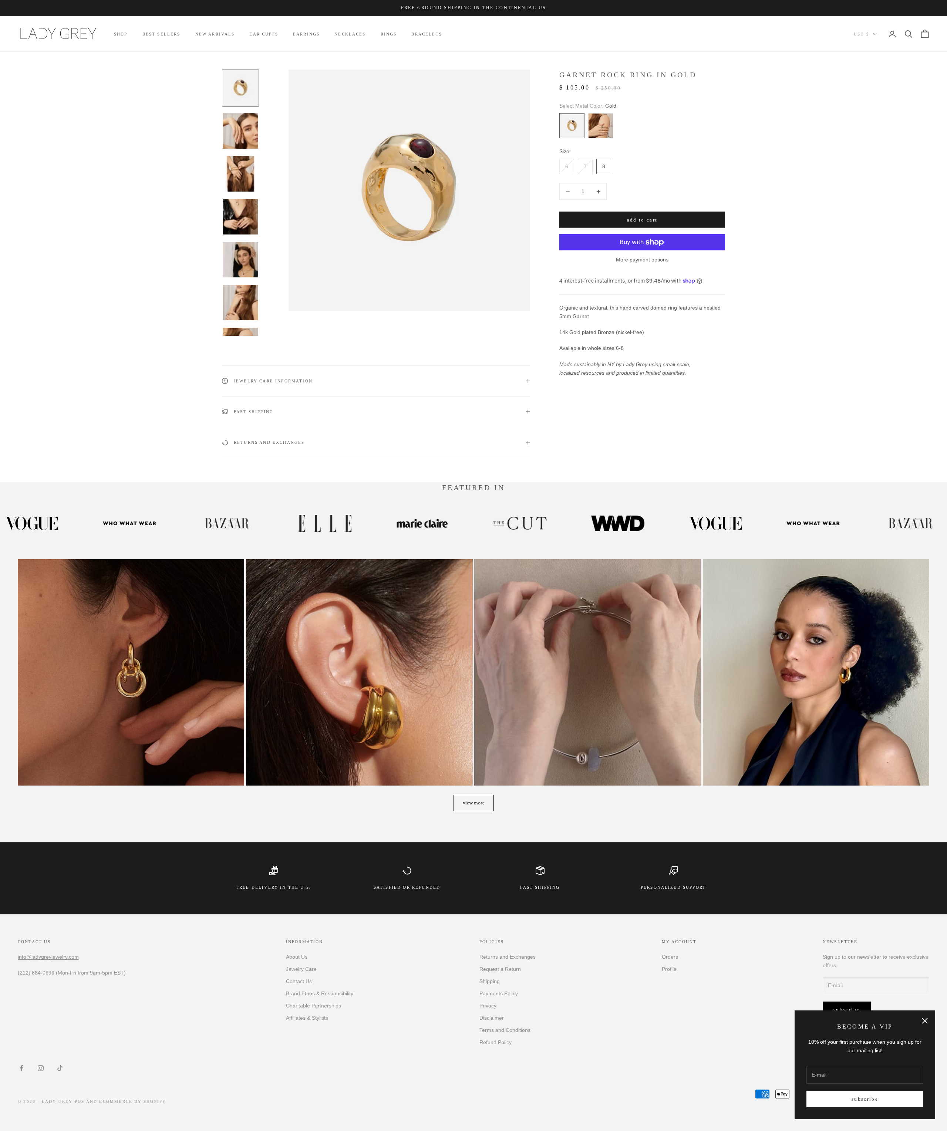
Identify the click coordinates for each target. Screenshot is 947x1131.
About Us (296, 957)
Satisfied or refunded (407, 887)
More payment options (642, 260)
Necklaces (349, 34)
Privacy (487, 1006)
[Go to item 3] (240, 173)
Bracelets (426, 34)
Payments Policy (498, 993)
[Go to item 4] (240, 216)
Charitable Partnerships (313, 1006)
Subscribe (865, 1099)
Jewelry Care (301, 969)
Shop (121, 34)
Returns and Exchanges (507, 957)
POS (80, 1101)
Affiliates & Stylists (307, 1018)
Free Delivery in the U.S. (273, 887)
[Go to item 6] (240, 302)
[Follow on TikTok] (60, 1068)
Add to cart (642, 220)
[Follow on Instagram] (40, 1068)
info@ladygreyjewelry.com (48, 957)
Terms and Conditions (504, 1030)
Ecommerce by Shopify (132, 1101)
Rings (389, 34)
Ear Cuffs (263, 34)
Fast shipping (540, 887)
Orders (670, 957)
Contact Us (299, 981)
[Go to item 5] (240, 259)
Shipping (489, 981)
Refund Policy (495, 1042)
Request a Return (500, 969)
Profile (669, 969)
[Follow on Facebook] (21, 1068)
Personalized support (673, 887)
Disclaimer (491, 1018)
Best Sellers (161, 34)
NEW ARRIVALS (215, 34)
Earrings (306, 34)
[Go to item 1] (240, 88)
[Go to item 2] (240, 130)
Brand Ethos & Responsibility (319, 993)
